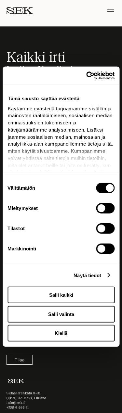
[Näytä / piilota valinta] (111, 10)
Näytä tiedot (87, 275)
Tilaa (20, 359)
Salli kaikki (61, 295)
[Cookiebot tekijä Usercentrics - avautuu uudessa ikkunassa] (87, 75)
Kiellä (61, 333)
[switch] (105, 208)
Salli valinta (61, 314)
